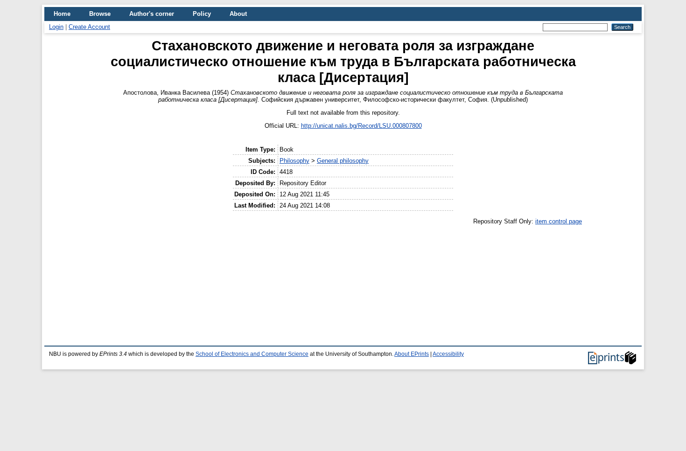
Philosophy (294, 160)
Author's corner (151, 13)
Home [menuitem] (62, 13)
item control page (558, 221)
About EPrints (411, 354)
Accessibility (448, 354)
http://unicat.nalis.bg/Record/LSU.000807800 (361, 125)
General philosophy (343, 160)
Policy (202, 13)
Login (56, 26)
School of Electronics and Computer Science (252, 354)
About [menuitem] (238, 13)
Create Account (89, 26)
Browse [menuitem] (100, 13)
